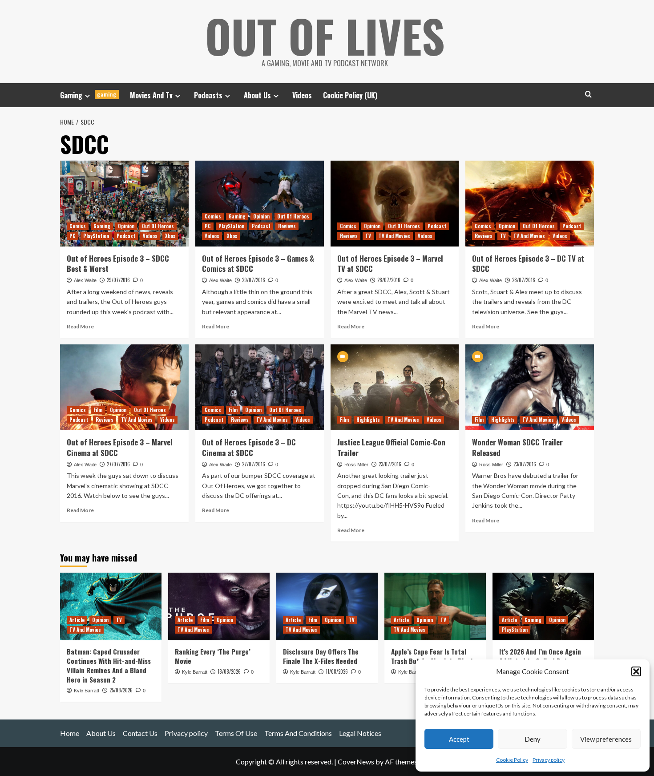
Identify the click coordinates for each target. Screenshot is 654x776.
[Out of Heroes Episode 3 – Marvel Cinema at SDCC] (124, 387)
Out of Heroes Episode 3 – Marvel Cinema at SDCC (120, 447)
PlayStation (96, 235)
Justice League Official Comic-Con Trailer (391, 447)
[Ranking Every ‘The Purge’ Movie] (219, 606)
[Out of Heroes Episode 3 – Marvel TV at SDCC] (395, 204)
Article (77, 619)
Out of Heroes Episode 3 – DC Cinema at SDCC (249, 447)
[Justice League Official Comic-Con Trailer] (395, 387)
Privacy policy (549, 759)
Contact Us (140, 733)
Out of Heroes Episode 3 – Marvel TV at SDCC (390, 264)
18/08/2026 (229, 671)
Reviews (287, 226)
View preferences (606, 739)
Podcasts (208, 95)
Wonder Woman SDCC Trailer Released (517, 447)
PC (72, 235)
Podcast (126, 235)
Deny (533, 739)
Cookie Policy (512, 759)
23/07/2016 (390, 464)
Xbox (170, 235)
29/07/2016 (118, 279)
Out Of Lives (325, 36)
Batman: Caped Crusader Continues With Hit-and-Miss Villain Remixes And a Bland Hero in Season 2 (109, 665)
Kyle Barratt (86, 690)
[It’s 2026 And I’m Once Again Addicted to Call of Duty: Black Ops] (543, 606)
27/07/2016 (118, 464)
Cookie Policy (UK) (350, 95)
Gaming (88, 95)
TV (368, 235)
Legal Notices (360, 733)
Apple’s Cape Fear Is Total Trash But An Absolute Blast (432, 656)
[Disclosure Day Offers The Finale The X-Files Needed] (327, 606)
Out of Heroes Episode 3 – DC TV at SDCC (528, 264)
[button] (636, 671)
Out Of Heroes (158, 226)
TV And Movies (394, 235)
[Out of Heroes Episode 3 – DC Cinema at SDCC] (259, 387)
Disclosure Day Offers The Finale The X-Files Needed (321, 656)
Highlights (368, 419)
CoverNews (356, 761)
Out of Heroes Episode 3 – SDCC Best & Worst (118, 264)
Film (97, 409)
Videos (302, 95)
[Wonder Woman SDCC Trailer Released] (529, 387)
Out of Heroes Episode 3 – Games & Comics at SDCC (258, 264)
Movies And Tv (151, 95)
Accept (459, 739)
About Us (257, 95)
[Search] (588, 94)
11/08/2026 (337, 671)
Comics (77, 226)
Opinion (126, 226)
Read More (80, 326)
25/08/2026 (121, 690)
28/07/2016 (388, 279)
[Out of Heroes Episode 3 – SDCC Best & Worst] (124, 204)
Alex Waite (85, 280)
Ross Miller (356, 464)
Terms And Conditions (298, 733)
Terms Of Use (236, 733)
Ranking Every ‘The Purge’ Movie (212, 656)
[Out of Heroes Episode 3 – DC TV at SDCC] (529, 204)
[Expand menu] (87, 96)
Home (69, 733)
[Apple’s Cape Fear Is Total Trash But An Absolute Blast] (435, 606)
